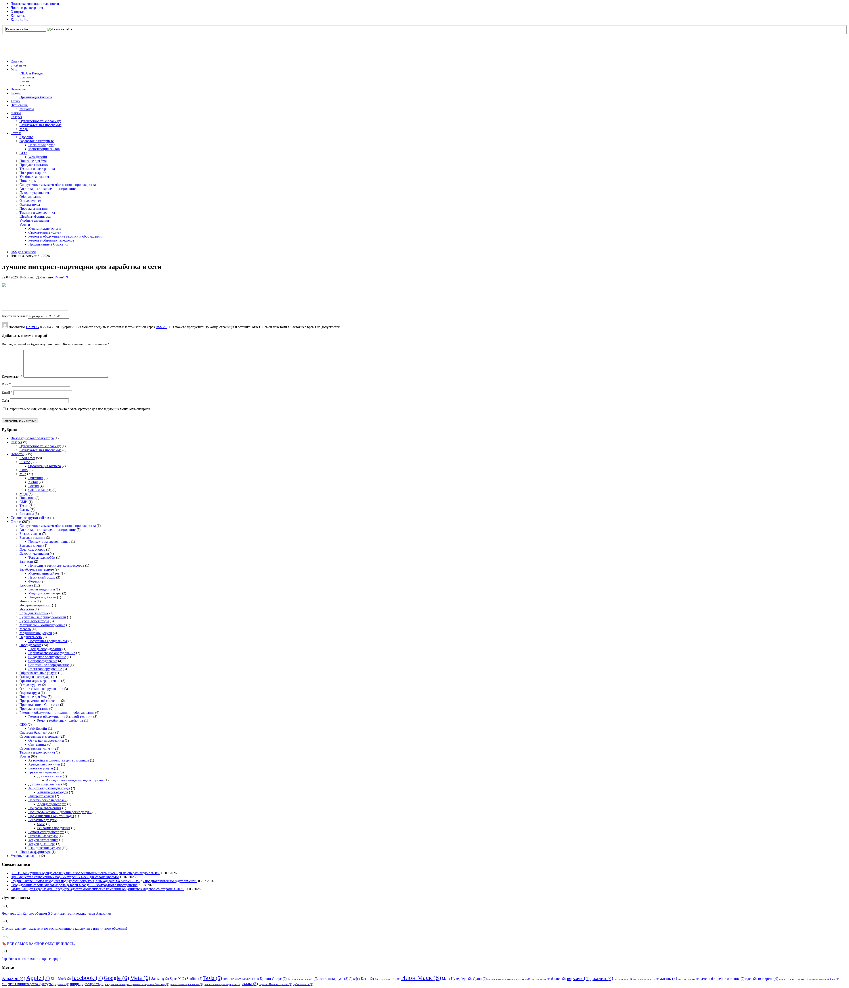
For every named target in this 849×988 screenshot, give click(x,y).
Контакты (18, 15)
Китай (24, 81)
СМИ (23, 502)
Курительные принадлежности (42, 617)
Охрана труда (29, 204)
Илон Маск (421, 977)
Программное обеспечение (39, 700)
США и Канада (31, 73)
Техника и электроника (37, 169)
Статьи (16, 133)
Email (7, 392)
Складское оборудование (47, 657)
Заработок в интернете (36, 141)
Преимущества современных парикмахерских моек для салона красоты (65, 877)
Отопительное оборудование (41, 689)
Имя (6, 384)
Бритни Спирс (273, 978)
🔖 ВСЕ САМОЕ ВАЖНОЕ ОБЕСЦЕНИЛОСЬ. (38, 944)
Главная (17, 61)
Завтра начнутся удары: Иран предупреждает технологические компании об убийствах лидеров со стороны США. (97, 889)
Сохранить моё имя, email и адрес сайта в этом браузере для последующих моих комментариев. (79, 409)
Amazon (13, 978)
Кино (23, 470)
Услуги (24, 224)
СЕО (23, 153)
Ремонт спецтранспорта (46, 832)
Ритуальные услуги (43, 836)
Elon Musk (61, 978)
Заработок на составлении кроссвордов (31, 959)
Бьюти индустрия (41, 589)
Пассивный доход (41, 145)
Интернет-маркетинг (35, 173)
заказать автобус (688, 979)
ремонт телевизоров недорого (222, 984)
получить (94, 984)
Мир (14, 69)
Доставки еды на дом (44, 784)
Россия (24, 85)
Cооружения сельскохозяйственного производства (57, 185)
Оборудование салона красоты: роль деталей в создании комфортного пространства (74, 885)
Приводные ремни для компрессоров (56, 565)
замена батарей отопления (722, 978)
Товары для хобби (41, 557)
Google (116, 978)
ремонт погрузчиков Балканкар (150, 984)
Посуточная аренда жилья (47, 641)
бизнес (558, 978)
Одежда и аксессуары (35, 677)
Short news (18, 65)
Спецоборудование (42, 661)
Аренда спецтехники (44, 764)
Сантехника (37, 744)
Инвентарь (27, 181)
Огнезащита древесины (46, 740)
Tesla (212, 978)
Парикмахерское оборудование (51, 653)
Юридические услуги (44, 848)
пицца (77, 984)
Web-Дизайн (37, 157)
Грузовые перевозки (43, 772)
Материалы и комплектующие (42, 625)
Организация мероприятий (39, 681)
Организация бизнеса (35, 97)
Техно (15, 101)
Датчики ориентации (300, 979)
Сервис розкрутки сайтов (30, 518)
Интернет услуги (41, 796)
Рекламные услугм (42, 820)
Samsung (160, 978)
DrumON (61, 277)
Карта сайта (20, 19)
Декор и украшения (34, 192)
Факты (16, 113)
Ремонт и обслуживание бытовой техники (60, 716)
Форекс (34, 581)
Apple (38, 977)
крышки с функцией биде (824, 979)
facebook (87, 977)
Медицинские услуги (44, 228)
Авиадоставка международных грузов (75, 780)
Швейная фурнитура (35, 216)
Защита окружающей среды (49, 788)
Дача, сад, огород (32, 549)
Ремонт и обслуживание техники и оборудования (65, 236)
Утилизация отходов (52, 792)
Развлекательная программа (40, 125)
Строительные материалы (39, 736)
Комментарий (12, 376)
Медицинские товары (44, 593)
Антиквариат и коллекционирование (47, 188)
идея (751, 978)
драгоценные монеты (646, 979)
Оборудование (30, 196)
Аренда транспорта (51, 804)
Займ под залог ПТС (387, 979)
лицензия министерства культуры (29, 984)
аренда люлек (541, 979)
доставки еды (623, 979)
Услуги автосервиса (43, 840)
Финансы (26, 109)
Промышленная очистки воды (51, 816)
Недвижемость (30, 637)
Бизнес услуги (30, 533)
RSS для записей (23, 252)
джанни (601, 978)
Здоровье (26, 137)
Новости (17, 454)
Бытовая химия (30, 545)
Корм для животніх (33, 613)
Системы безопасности (36, 732)
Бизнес (16, 93)
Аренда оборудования (44, 649)
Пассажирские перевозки (47, 800)
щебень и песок (303, 984)
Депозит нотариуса (331, 978)
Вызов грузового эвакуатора (32, 438)
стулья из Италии (270, 984)
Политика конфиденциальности (35, 4)
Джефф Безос (361, 978)
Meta (140, 978)
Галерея (16, 117)
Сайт (5, 400)
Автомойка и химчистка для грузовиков (58, 760)
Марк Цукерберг (457, 978)
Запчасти (26, 561)
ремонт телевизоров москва (186, 984)
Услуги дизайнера (41, 844)
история (768, 978)
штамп (286, 984)
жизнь (668, 978)
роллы (249, 983)
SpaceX (178, 978)
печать (63, 984)
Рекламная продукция (53, 828)
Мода (23, 129)
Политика (18, 89)
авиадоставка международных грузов (509, 979)
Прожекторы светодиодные (49, 541)
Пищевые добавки (42, 597)
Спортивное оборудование (48, 665)
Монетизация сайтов (44, 149)
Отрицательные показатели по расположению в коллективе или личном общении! (64, 928)
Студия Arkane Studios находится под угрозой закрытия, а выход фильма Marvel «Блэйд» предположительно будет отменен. (104, 881)
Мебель (25, 629)
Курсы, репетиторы (34, 621)
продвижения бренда (118, 984)
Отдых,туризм (30, 200)
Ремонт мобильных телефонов (51, 240)
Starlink (194, 978)
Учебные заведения (34, 177)
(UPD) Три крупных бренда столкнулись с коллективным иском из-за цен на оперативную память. (85, 873)
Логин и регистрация (27, 8)
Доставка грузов (49, 776)
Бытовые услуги (40, 768)
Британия (26, 77)
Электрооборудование (45, 669)
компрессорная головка (793, 979)
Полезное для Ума (33, 161)
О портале (18, 11)
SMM (41, 824)
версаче (578, 978)
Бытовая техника (32, 537)
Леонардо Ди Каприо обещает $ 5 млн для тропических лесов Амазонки (56, 913)
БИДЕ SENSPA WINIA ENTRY (241, 979)
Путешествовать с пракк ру (40, 121)
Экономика (19, 105)
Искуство (26, 609)
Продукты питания (33, 165)
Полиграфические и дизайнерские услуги (60, 812)
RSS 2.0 (161, 327)
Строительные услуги (44, 232)
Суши (480, 978)
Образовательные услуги (38, 673)
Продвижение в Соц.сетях (48, 244)
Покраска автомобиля (44, 808)
